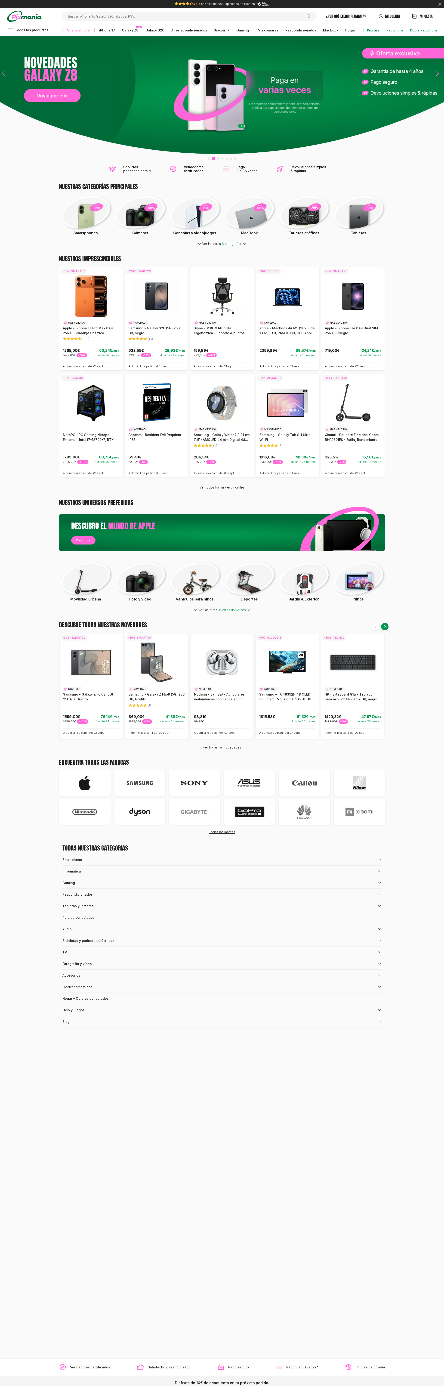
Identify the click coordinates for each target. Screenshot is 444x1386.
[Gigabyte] (194, 812)
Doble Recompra (423, 30)
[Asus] (249, 783)
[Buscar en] (310, 16)
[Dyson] (140, 812)
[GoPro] (249, 812)
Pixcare (373, 30)
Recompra (394, 30)
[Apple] (85, 783)
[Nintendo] (85, 812)
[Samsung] (140, 783)
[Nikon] (359, 783)
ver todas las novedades (222, 747)
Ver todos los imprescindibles (222, 487)
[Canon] (304, 783)
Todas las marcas (222, 832)
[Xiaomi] (359, 812)
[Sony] (194, 783)
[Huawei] (304, 812)
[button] (3, 95)
